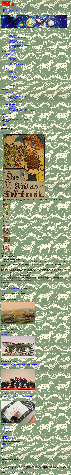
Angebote (8, 68)
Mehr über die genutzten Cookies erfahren (10, 473)
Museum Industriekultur (14, 41)
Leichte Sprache (6, 11)
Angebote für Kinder (13, 78)
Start (4, 124)
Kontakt (10, 57)
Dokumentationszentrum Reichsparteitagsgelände (19, 45)
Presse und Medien (9, 82)
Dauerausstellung (9, 92)
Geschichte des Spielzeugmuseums (16, 106)
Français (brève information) (9, 10)
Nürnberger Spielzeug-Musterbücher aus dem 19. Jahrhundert (22, 110)
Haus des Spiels (12, 47)
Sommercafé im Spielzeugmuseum (16, 64)
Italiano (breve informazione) (22, 10)
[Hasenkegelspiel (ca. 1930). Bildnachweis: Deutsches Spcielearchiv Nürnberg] (6, 250)
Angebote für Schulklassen (15, 77)
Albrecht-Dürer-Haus (13, 36)
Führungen (11, 73)
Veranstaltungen (12, 72)
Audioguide (11, 75)
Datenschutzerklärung (8, 438)
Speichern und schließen (30, 472)
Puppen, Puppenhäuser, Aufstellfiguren (17, 96)
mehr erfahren (4, 334)
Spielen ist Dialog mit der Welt (15, 101)
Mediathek (11, 88)
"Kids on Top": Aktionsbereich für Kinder (18, 100)
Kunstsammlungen (13, 50)
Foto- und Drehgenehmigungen (16, 86)
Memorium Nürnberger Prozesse (16, 46)
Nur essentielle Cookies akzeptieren (16, 472)
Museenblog (6, 13)
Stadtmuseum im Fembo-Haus (15, 38)
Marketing (4, 463)
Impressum (5, 437)
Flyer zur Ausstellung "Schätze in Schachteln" (11, 288)
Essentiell (4, 462)
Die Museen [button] (6, 33)
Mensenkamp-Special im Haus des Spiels (12, 329)
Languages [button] (5, 8)
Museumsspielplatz (13, 63)
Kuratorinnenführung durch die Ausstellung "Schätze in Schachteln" (20, 364)
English (5, 9)
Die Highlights (12, 108)
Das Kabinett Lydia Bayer (14, 95)
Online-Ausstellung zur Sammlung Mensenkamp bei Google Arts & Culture (17, 291)
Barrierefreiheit (12, 62)
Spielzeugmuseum (13, 40)
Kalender (5, 114)
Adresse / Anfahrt (13, 60)
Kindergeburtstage (13, 80)
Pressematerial (12, 85)
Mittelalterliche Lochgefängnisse (16, 42)
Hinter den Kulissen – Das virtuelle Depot (18, 109)
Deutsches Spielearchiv (14, 48)
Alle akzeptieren (4, 472)
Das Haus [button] (5, 89)
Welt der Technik (12, 97)
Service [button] (5, 51)
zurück (2, 132)
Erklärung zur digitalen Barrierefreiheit (11, 441)
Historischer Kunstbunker (14, 43)
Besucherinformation (10, 54)
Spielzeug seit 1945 (13, 98)
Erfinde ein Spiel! (5, 428)
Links (10, 113)
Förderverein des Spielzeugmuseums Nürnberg (19, 111)
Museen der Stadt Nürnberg (15, 35)
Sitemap (5, 439)
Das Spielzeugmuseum (10, 104)
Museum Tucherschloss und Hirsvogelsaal (18, 37)
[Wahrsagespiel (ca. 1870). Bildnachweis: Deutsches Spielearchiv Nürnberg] (6, 242)
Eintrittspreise (12, 59)
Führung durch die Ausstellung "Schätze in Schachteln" (16, 396)
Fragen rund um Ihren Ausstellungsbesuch (18, 65)
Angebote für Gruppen (14, 76)
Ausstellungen (12, 71)
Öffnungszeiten (12, 58)
